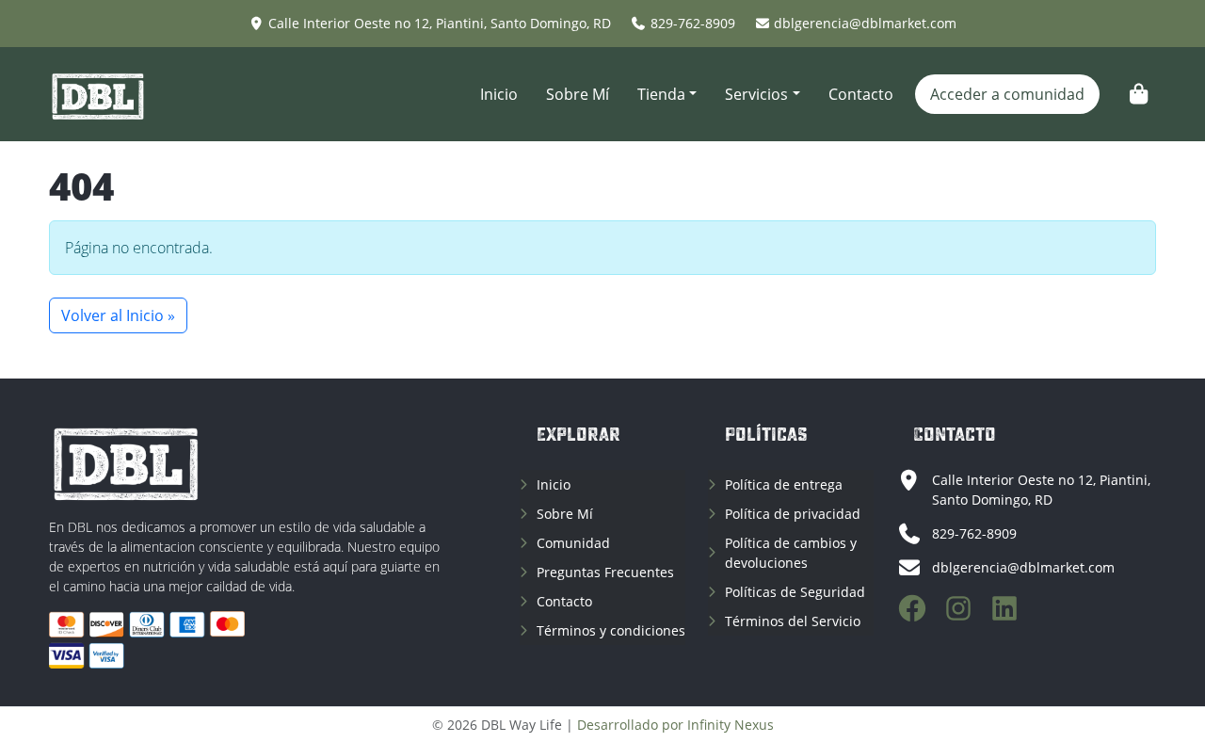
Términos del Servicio (792, 621)
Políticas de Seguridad (795, 592)
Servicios (756, 94)
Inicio (499, 94)
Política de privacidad (792, 514)
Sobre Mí (577, 94)
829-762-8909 (693, 23)
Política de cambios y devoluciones (791, 553)
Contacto (860, 94)
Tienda (661, 94)
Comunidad (573, 543)
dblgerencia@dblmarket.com (865, 23)
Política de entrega (784, 484)
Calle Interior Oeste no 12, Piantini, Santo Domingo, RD (439, 23)
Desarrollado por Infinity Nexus (675, 725)
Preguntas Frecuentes (605, 572)
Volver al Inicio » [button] (118, 315)
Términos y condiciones (611, 630)
